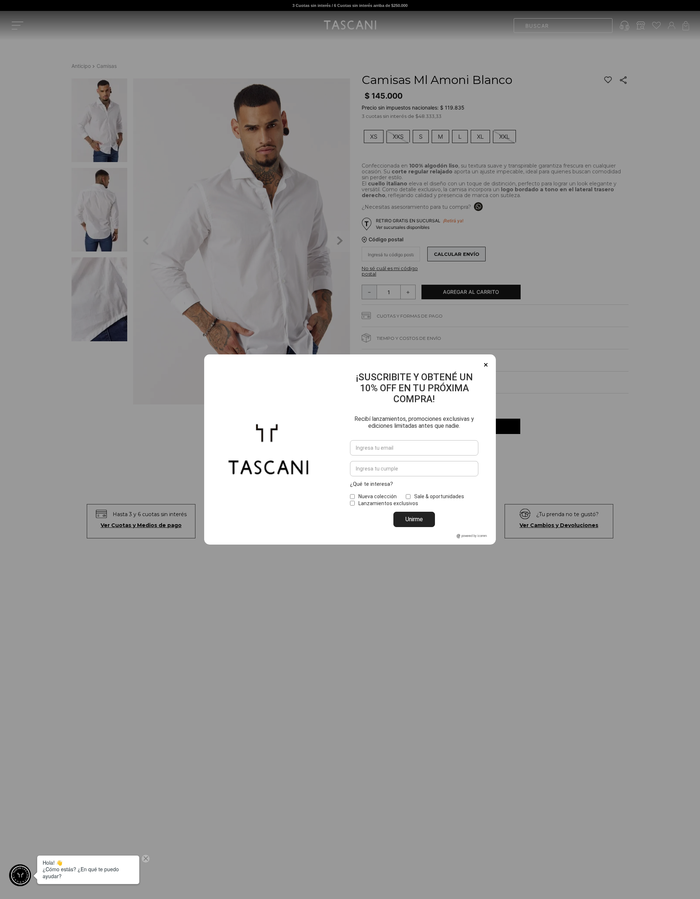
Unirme (414, 519)
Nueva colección (377, 496)
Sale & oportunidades (439, 496)
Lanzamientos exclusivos (388, 503)
